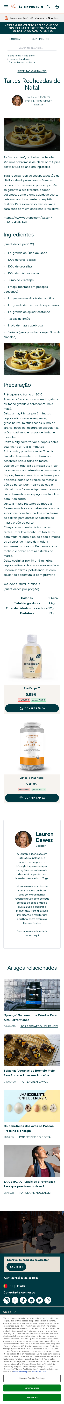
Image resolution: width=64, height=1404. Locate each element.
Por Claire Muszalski (35, 1192)
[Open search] (14, 7)
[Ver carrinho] (57, 7)
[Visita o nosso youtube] (31, 1300)
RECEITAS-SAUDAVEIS (32, 71)
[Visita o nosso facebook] (15, 1300)
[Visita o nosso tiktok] (23, 1300)
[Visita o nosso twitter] (39, 1300)
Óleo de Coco (37, 253)
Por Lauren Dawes (38, 101)
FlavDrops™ (32, 688)
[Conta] (48, 6)
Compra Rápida (35, 708)
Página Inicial (14, 55)
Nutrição (16, 39)
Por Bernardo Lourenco (39, 1026)
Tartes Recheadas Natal (22, 62)
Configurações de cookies (21, 1277)
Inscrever (16, 1266)
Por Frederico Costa (35, 1137)
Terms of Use (39, 1371)
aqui (36, 935)
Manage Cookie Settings (32, 1378)
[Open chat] (47, 1300)
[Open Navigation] (6, 7)
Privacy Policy (20, 1371)
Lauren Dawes (45, 837)
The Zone (29, 55)
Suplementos (40, 39)
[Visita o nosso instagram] (6, 1300)
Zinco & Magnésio (32, 777)
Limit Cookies (32, 1388)
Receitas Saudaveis (19, 59)
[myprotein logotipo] (31, 7)
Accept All (32, 1397)
